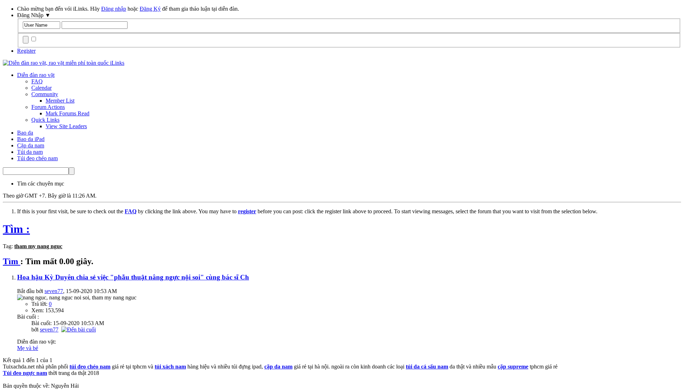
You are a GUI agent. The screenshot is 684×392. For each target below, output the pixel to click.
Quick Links (45, 120)
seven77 (54, 291)
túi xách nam (170, 367)
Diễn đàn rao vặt (36, 75)
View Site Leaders (66, 126)
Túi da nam (30, 152)
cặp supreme (513, 367)
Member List (60, 101)
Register (26, 51)
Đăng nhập (113, 9)
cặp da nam (278, 367)
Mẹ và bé (27, 348)
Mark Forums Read (67, 113)
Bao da (25, 133)
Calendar (41, 88)
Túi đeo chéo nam (37, 158)
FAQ (37, 81)
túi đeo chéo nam (89, 367)
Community (44, 94)
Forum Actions (48, 107)
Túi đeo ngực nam (25, 373)
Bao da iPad (31, 139)
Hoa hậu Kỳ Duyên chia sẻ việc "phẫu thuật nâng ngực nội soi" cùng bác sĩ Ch (133, 277)
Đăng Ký (150, 9)
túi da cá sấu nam (427, 367)
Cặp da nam (30, 145)
